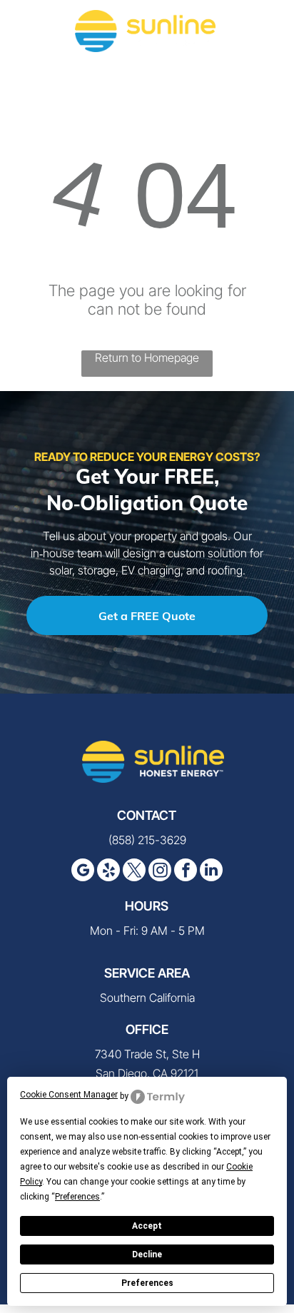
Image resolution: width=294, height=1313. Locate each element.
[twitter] (134, 871)
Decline (147, 1254)
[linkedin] (211, 871)
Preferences (147, 1283)
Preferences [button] (77, 1197)
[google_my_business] (82, 871)
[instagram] (159, 871)
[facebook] (185, 871)
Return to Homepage (147, 357)
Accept (147, 1226)
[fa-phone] (28, 38)
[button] (265, 30)
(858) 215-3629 (147, 840)
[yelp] (108, 871)
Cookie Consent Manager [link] (69, 1095)
